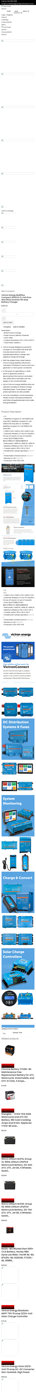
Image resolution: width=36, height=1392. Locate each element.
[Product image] (9, 1292)
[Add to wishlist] (14, 1061)
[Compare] (3, 1061)
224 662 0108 (12, 1)
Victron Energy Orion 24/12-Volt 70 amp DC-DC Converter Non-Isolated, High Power (17, 1369)
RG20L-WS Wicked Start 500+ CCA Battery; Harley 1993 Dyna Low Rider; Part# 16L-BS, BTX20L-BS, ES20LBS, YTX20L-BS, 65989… (17, 1254)
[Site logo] (8, 7)
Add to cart (7, 322)
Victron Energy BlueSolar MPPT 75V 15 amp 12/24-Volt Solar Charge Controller (16, 1313)
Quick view (9, 1061)
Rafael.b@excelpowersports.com (21, 4)
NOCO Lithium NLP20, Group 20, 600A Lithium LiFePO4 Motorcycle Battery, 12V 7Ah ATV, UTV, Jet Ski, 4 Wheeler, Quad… (16, 1209)
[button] (7, 1066)
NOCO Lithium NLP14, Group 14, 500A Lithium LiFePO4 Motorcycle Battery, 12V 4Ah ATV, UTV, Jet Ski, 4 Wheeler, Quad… (16, 1164)
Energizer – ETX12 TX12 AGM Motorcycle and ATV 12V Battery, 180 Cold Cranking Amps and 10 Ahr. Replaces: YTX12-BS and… (16, 1120)
